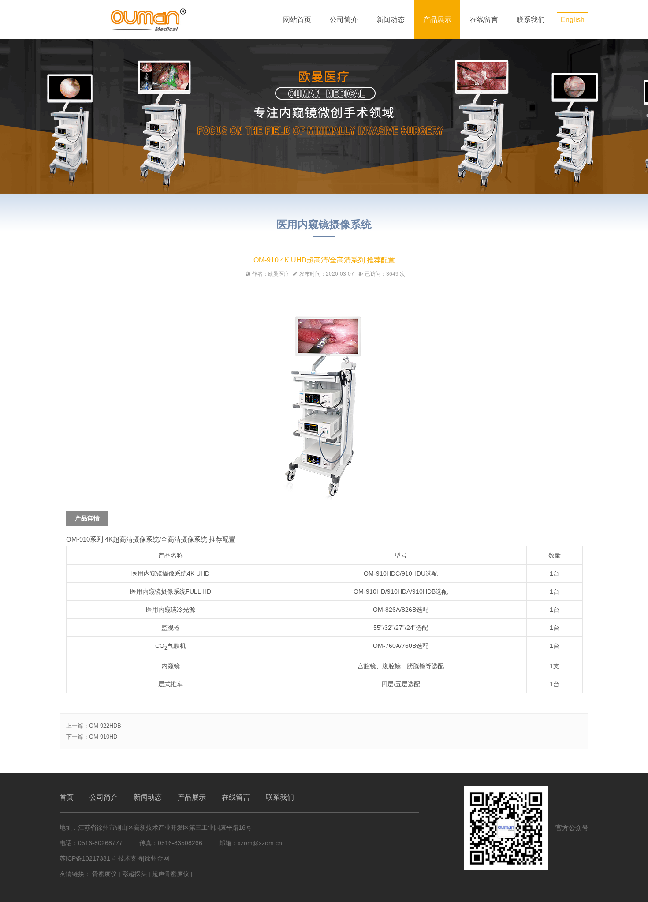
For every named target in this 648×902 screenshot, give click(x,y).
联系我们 (531, 19)
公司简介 (344, 19)
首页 (67, 797)
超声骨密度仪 (170, 873)
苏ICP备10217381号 (88, 858)
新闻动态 (390, 19)
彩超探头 (134, 873)
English (573, 19)
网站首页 (297, 19)
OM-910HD (103, 737)
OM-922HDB (105, 725)
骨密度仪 (104, 873)
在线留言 (484, 19)
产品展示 (437, 19)
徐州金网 (157, 858)
